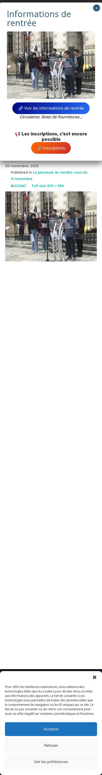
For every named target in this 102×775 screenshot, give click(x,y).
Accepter (51, 729)
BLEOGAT (18, 186)
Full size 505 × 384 (48, 186)
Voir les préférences (51, 761)
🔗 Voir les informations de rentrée (51, 108)
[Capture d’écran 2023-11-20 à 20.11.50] (51, 195)
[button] (94, 677)
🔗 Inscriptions (51, 148)
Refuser (51, 745)
